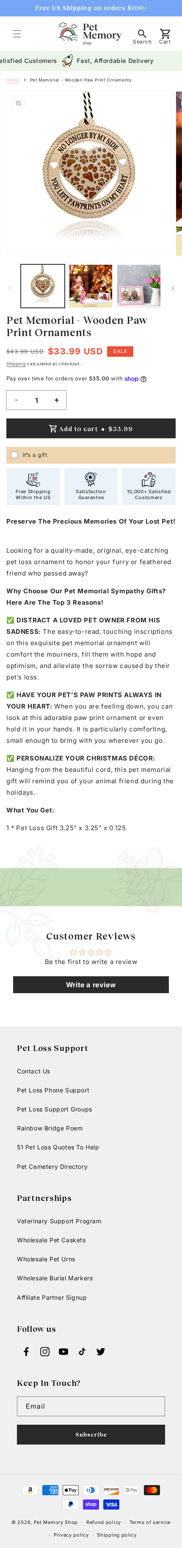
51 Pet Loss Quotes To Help (58, 1147)
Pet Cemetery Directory (52, 1166)
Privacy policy (71, 1535)
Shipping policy (117, 1535)
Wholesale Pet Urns (46, 1259)
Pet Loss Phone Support (53, 1090)
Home (12, 79)
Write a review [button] (91, 984)
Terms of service (150, 1522)
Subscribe (91, 1434)
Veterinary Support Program (59, 1221)
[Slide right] (172, 288)
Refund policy (103, 1522)
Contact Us (33, 1071)
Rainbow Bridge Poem (50, 1128)
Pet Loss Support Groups (54, 1109)
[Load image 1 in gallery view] (43, 286)
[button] (17, 33)
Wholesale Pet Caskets (51, 1240)
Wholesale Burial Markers (55, 1278)
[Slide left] (9, 288)
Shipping (16, 363)
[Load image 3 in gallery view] (139, 286)
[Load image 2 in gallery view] (91, 286)
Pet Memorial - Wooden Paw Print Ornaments (81, 79)
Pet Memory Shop (56, 1522)
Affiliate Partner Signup (52, 1297)
